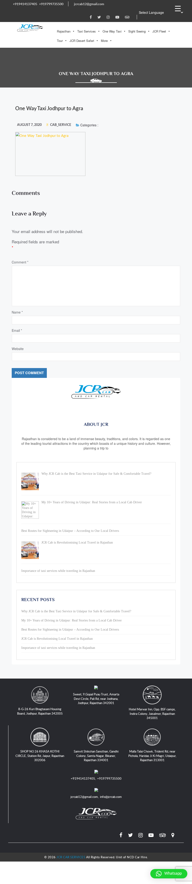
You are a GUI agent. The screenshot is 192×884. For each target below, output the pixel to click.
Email (17, 330)
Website (18, 348)
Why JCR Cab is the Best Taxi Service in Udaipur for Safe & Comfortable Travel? (76, 611)
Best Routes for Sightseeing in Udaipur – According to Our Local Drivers (70, 629)
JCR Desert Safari (82, 40)
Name (17, 312)
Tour (60, 40)
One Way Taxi (112, 31)
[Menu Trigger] (177, 8)
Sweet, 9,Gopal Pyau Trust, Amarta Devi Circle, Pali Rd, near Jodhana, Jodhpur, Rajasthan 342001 (96, 698)
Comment (20, 262)
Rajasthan (63, 31)
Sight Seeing (137, 31)
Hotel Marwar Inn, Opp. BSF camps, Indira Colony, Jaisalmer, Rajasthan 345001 (152, 713)
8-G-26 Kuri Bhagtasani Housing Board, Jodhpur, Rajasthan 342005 (40, 711)
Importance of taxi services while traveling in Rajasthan (58, 648)
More (104, 40)
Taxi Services (86, 31)
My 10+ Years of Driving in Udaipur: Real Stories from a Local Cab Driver (71, 620)
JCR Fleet (159, 31)
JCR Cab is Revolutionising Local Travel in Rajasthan (57, 638)
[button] (168, 873)
